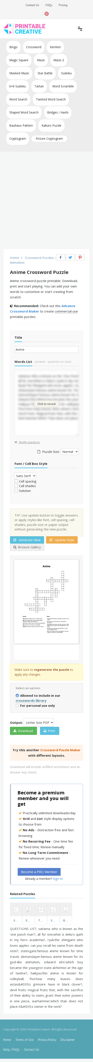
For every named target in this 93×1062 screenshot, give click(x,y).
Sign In (58, 878)
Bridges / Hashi (57, 112)
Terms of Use (24, 1040)
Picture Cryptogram (49, 138)
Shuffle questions (29, 442)
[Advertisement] (46, 201)
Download (25, 731)
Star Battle (45, 73)
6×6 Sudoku (17, 86)
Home (7, 1040)
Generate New (29, 540)
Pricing (63, 5)
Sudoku (66, 73)
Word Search (18, 99)
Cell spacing (27, 481)
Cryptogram (17, 138)
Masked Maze (19, 73)
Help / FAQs (11, 1049)
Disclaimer (68, 1040)
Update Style (64, 540)
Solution (25, 490)
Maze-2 (58, 60)
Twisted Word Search (51, 99)
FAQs (49, 5)
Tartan (39, 86)
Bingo (13, 47)
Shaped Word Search (23, 112)
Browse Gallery (29, 547)
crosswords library (31, 700)
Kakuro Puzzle (51, 125)
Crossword (33, 47)
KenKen (55, 47)
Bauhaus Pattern (21, 125)
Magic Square (18, 60)
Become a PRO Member (39, 872)
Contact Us (32, 5)
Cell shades (27, 486)
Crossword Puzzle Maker (60, 750)
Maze (41, 60)
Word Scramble (63, 86)
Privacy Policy (47, 1040)
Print (51, 731)
